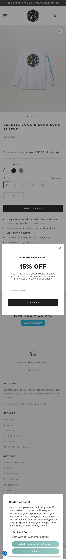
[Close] (60, 248)
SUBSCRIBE (33, 302)
